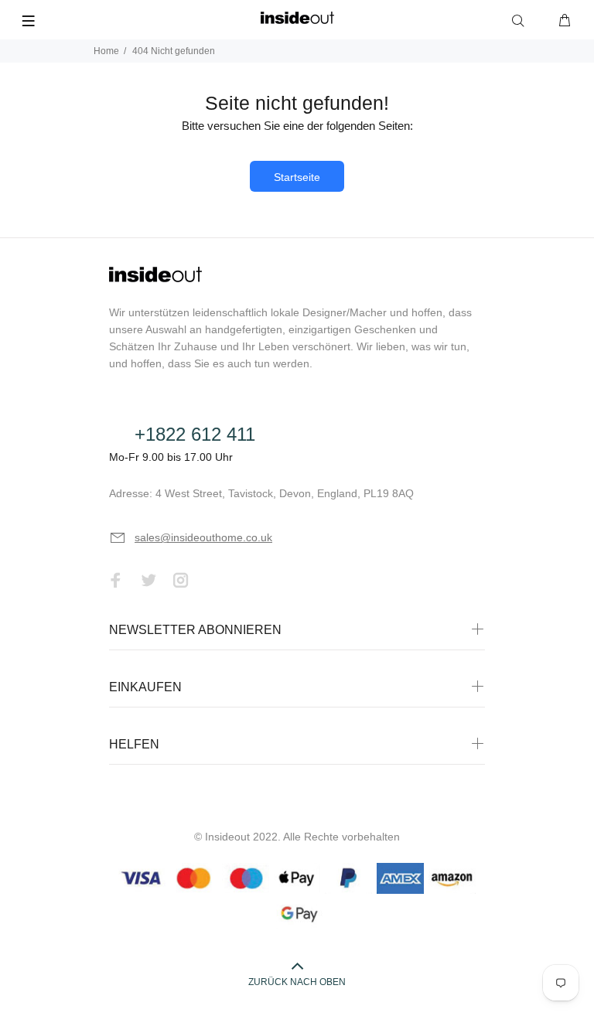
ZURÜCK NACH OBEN (297, 982)
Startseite (297, 177)
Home (106, 51)
